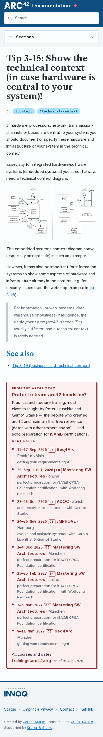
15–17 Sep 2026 (32, 449)
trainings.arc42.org (31, 660)
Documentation (51, 5)
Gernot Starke (34, 722)
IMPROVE (66, 521)
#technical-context (59, 111)
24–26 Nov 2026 (32, 521)
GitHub (87, 709)
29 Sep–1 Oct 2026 (35, 470)
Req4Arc (65, 449)
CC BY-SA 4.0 (82, 722)
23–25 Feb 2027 (32, 573)
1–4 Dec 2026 (30, 547)
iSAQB (56, 434)
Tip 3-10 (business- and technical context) (51, 365)
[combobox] (55, 18)
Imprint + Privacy (38, 709)
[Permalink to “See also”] (38, 354)
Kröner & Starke (39, 727)
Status (10, 709)
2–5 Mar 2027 (30, 605)
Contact (67, 709)
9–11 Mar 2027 (31, 631)
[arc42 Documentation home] (16, 5)
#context (23, 111)
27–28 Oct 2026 (32, 501)
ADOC (63, 501)
